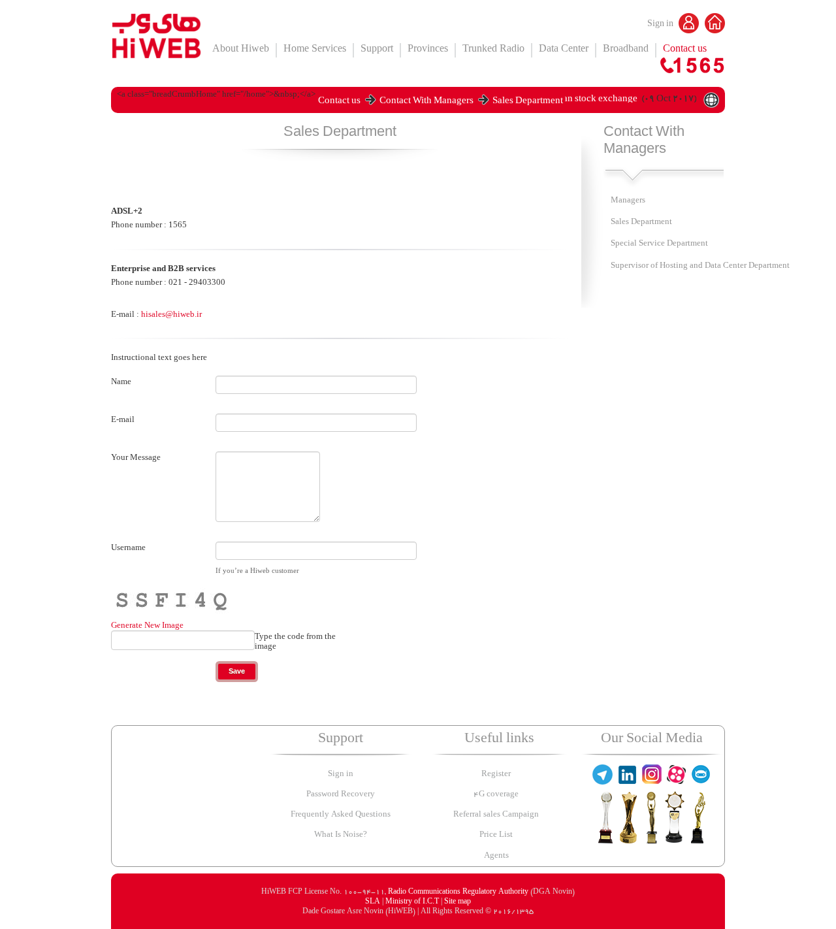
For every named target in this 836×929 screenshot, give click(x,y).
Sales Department (527, 102)
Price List (496, 835)
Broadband (626, 49)
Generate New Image (147, 625)
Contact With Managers (426, 102)
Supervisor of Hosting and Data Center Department (700, 266)
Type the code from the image (295, 641)
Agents (496, 856)
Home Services (314, 49)
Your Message (136, 457)
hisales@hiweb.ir (171, 314)
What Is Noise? (340, 835)
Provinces (428, 49)
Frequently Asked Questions (341, 815)
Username (128, 547)
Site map (457, 902)
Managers (628, 201)
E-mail (123, 419)
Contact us (685, 49)
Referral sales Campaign (496, 815)
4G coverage (496, 794)
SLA (373, 902)
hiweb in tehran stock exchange (574, 100)
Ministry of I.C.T (413, 902)
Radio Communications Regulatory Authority (458, 892)
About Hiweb (240, 49)
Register (496, 774)
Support (377, 49)
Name (121, 381)
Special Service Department (659, 244)
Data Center (563, 49)
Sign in (661, 24)
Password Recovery (340, 794)
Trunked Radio (493, 49)
